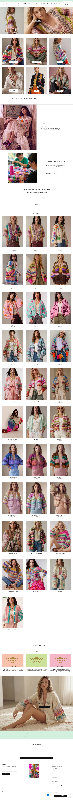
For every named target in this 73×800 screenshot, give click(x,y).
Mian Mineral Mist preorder (36, 363)
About (37, 3)
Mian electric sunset (36, 287)
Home (18, 3)
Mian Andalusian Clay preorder (36, 401)
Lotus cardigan (60, 591)
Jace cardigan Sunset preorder (12, 439)
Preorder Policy (38, 5)
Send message (36, 757)
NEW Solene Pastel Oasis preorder (36, 325)
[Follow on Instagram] (2, 791)
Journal (33, 3)
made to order (36, 61)
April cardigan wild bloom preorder (36, 553)
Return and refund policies (45, 736)
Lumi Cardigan (36, 439)
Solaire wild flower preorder (60, 248)
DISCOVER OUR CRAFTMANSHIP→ (51, 173)
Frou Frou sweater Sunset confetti (13, 591)
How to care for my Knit (55, 3)
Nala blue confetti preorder (13, 477)
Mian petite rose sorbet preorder (13, 515)
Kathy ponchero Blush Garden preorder (36, 248)
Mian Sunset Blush (12, 401)
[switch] (70, 796)
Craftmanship (23, 3)
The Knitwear (43, 3)
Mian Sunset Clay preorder (13, 363)
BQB (36, 90)
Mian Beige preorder (60, 363)
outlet (59, 90)
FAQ (48, 3)
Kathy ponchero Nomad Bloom (12, 248)
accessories (13, 90)
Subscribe (62, 795)
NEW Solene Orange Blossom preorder (13, 325)
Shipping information (27, 736)
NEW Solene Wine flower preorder (60, 325)
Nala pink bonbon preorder (60, 477)
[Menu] (71, 793)
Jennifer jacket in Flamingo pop (12, 629)
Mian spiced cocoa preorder (60, 287)
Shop (29, 3)
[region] (36, 20)
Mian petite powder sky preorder (36, 515)
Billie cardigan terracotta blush (12, 553)
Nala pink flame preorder (36, 477)
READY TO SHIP (13, 61)
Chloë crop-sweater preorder (36, 591)
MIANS (59, 61)
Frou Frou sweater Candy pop (60, 553)
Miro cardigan (13, 287)
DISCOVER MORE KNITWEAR (36, 645)
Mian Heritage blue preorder (60, 401)
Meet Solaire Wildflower (48, 126)
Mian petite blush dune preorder (60, 515)
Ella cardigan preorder (60, 439)
